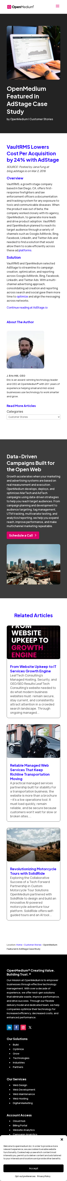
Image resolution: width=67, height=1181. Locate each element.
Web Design (20, 1085)
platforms (25, 250)
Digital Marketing (23, 1103)
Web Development (24, 1089)
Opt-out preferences (25, 1176)
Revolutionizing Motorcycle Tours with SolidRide (33, 871)
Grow (16, 1053)
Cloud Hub (19, 1121)
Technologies (21, 1058)
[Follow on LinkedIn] (9, 1027)
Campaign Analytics (25, 1134)
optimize (22, 296)
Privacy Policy (43, 1176)
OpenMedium (19, 119)
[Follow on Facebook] (16, 1027)
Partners (18, 1067)
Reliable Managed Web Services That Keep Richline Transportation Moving (30, 772)
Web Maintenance (24, 1094)
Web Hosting (20, 1098)
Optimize (18, 1049)
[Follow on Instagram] (23, 1027)
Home (19, 944)
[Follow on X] (30, 1027)
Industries (19, 1062)
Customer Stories (41, 119)
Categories (15, 411)
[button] (62, 1139)
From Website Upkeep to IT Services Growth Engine (33, 668)
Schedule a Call (21, 535)
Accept (33, 1168)
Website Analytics (24, 1130)
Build (16, 1044)
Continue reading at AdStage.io (27, 307)
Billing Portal (20, 1125)
